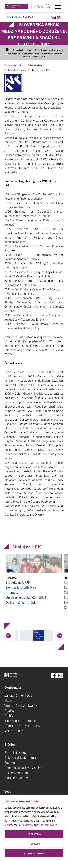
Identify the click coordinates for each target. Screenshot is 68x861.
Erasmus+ (11, 762)
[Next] (59, 635)
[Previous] (8, 635)
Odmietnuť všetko (34, 853)
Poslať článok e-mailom (17, 70)
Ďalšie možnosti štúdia (21, 602)
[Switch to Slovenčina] (53, 18)
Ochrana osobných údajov (22, 725)
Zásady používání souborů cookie (39, 824)
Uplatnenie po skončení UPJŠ (26, 597)
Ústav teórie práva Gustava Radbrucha (45, 50)
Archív (8, 715)
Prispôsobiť (34, 843)
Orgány (9, 710)
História (9, 700)
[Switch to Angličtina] (58, 18)
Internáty (12, 592)
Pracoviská (18, 50)
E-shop (29, 16)
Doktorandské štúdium (20, 757)
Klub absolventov (16, 777)
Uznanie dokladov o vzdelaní (23, 767)
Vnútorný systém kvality (20, 705)
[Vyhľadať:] (50, 6)
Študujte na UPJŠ (18, 582)
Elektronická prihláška (21, 587)
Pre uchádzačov (15, 752)
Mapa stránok (13, 731)
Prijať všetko (34, 833)
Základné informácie (18, 695)
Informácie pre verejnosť (21, 720)
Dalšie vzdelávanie (16, 772)
